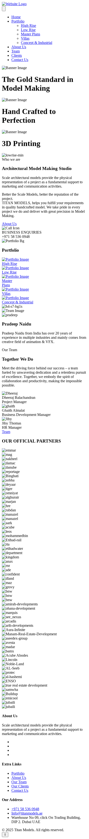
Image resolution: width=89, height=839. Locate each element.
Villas (25, 38)
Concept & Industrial (36, 43)
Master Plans (30, 34)
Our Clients (20, 786)
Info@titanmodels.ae (26, 813)
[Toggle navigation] (4, 8)
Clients (16, 55)
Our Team (19, 782)
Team (15, 51)
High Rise (28, 26)
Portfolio (17, 21)
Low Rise (28, 30)
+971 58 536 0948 (25, 809)
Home (16, 17)
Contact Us (19, 60)
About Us (18, 47)
